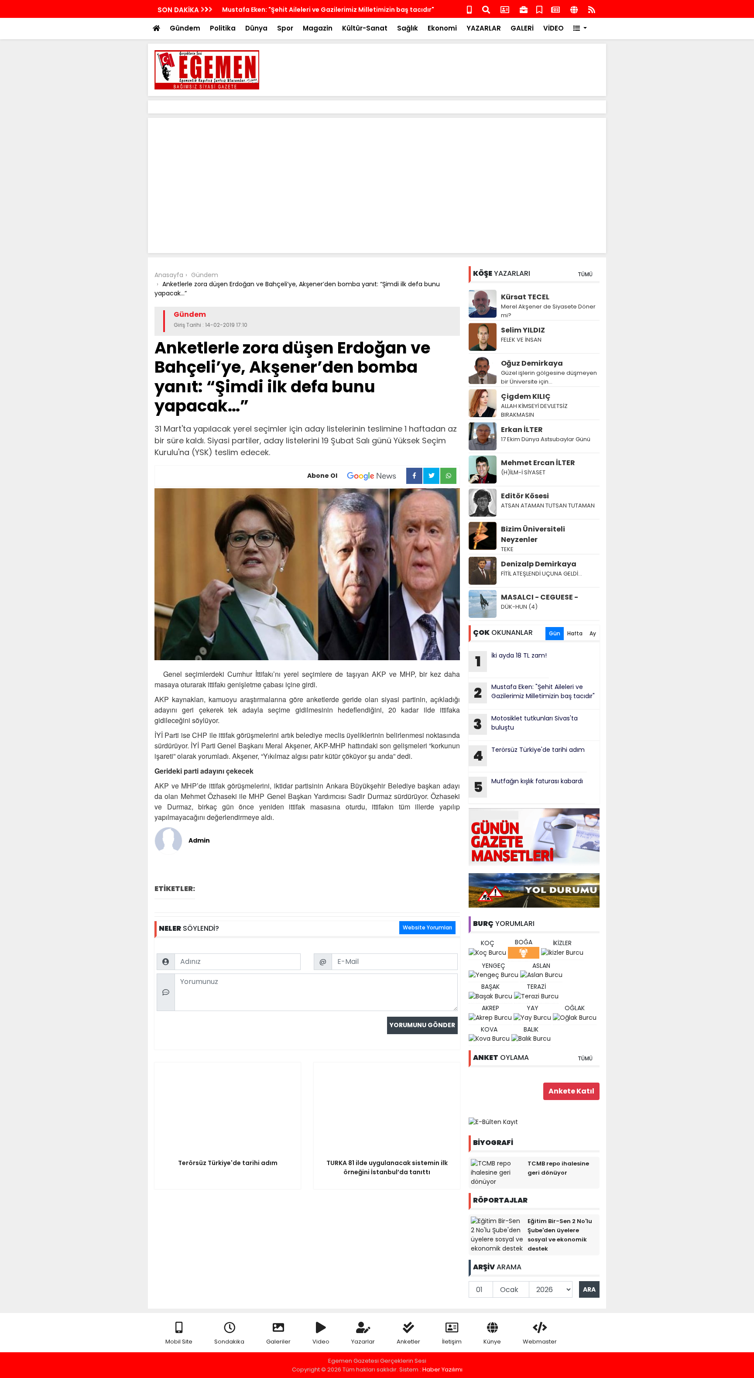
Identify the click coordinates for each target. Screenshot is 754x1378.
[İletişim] (505, 9)
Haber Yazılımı (442, 1369)
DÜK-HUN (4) (519, 607)
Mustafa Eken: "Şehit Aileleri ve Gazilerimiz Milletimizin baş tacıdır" (328, 9)
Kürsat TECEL (525, 297)
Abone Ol (322, 475)
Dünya (256, 28)
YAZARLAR (483, 28)
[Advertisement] (441, 69)
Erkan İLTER (522, 430)
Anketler (408, 1341)
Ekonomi (442, 28)
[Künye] (574, 9)
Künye (492, 1341)
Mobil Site (178, 1341)
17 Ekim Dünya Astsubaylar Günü (545, 439)
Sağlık (407, 28)
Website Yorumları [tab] (427, 927)
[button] (580, 28)
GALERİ (522, 28)
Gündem (185, 28)
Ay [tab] (592, 633)
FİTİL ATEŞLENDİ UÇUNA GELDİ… (541, 573)
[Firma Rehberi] (523, 9)
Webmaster (540, 1341)
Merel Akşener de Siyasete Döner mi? (548, 310)
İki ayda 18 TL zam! (511, 661)
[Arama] (486, 9)
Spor (285, 28)
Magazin (317, 28)
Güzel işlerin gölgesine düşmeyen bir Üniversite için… (549, 377)
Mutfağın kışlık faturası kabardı (528, 787)
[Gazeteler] (555, 9)
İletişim (452, 1341)
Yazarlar (363, 1341)
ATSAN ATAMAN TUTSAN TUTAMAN (548, 505)
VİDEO (553, 28)
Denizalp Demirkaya (538, 564)
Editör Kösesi (525, 496)
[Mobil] (469, 9)
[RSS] (592, 9)
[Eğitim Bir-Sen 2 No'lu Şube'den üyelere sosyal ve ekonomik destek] (497, 1234)
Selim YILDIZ (523, 330)
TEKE (507, 549)
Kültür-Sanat (364, 28)
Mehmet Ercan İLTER (538, 463)
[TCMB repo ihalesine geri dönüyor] (497, 1172)
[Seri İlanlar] (539, 9)
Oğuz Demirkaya (532, 363)
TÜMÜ (585, 274)
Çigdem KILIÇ (526, 396)
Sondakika (229, 1341)
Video (320, 1341)
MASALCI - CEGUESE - (539, 597)
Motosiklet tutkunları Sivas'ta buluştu (525, 724)
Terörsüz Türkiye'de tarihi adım (529, 755)
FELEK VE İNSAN (521, 340)
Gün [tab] (554, 633)
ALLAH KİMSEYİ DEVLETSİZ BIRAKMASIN (534, 410)
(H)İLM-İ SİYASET (523, 472)
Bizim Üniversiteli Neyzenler (533, 534)
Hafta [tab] (575, 633)
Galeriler (278, 1341)
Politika (223, 28)
